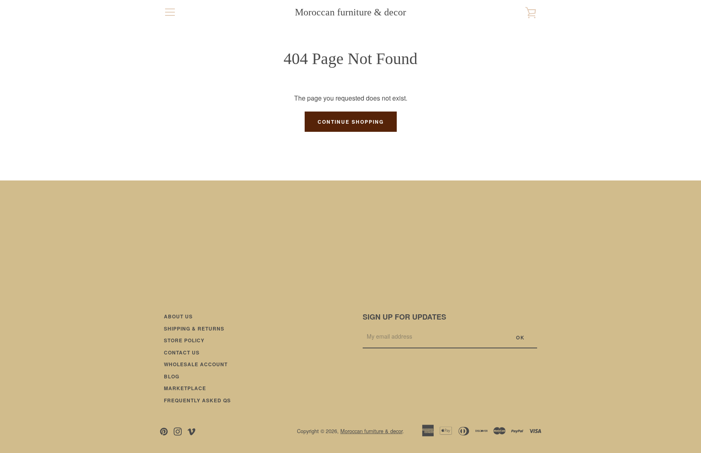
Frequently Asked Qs (197, 400)
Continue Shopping (351, 121)
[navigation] (170, 12)
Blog (171, 376)
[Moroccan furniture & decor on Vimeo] (191, 430)
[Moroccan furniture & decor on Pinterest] (164, 430)
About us (178, 316)
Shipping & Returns (194, 328)
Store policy (184, 340)
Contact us (182, 352)
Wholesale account (196, 364)
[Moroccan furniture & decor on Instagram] (178, 430)
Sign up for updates (404, 316)
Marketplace (185, 388)
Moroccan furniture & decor (350, 12)
